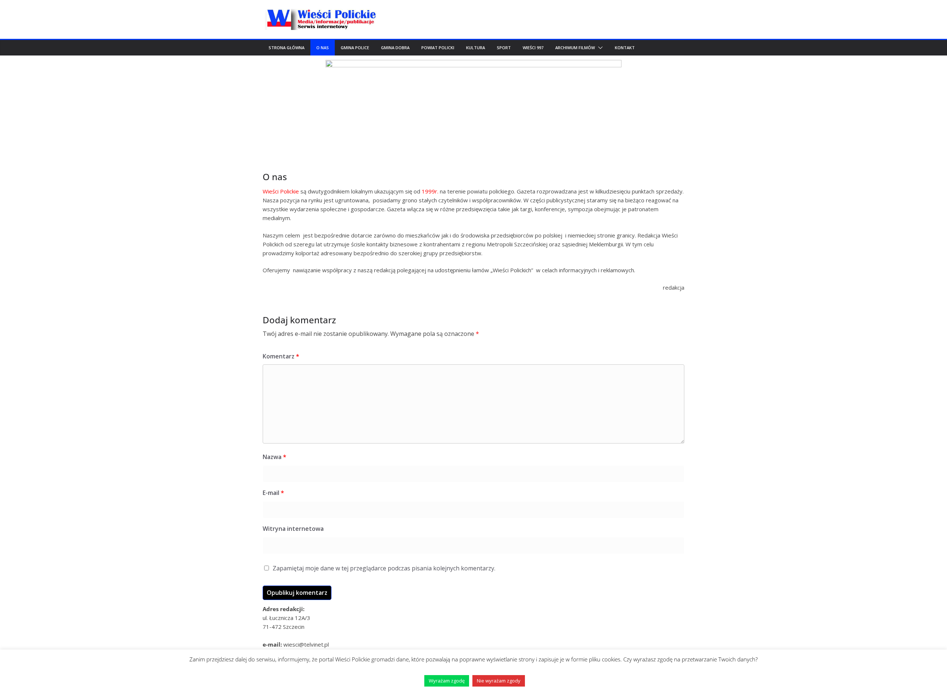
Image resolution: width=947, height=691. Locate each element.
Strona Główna (286, 47)
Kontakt (625, 47)
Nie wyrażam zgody (498, 680)
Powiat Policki (437, 47)
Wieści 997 (533, 47)
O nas (322, 47)
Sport (504, 47)
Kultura (475, 47)
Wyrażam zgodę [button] (447, 680)
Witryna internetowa (293, 529)
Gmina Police (355, 47)
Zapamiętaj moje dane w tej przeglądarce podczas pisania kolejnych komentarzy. (384, 568)
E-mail (273, 493)
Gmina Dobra (395, 47)
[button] (599, 48)
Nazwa (274, 457)
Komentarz (281, 356)
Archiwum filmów (575, 47)
